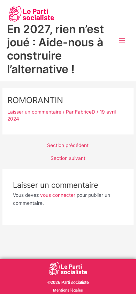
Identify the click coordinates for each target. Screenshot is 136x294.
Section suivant (68, 158)
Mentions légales (68, 290)
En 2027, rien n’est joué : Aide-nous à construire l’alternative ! (55, 49)
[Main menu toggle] (122, 40)
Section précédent (68, 145)
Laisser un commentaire (34, 112)
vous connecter (57, 195)
